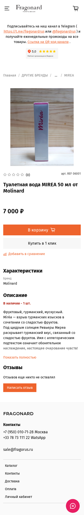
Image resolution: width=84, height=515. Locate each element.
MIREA (69, 75)
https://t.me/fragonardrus (24, 31)
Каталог (11, 466)
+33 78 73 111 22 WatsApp (24, 437)
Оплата (10, 489)
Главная (9, 75)
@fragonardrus (64, 31)
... (56, 75)
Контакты (12, 473)
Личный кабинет (18, 497)
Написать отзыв (20, 388)
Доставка (12, 481)
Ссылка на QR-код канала (48, 42)
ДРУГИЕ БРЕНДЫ (35, 75)
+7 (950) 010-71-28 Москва (25, 432)
